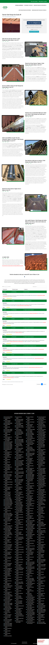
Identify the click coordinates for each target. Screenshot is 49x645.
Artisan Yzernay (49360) (42, 623)
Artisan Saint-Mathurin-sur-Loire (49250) (41, 465)
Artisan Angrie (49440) (8, 430)
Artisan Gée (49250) (19, 461)
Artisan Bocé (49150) (8, 475)
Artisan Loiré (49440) (30, 434)
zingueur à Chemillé (18, 332)
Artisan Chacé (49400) (8, 528)
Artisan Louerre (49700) (31, 440)
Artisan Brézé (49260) (8, 500)
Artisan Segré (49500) (41, 530)
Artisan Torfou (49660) (42, 564)
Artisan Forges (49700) (19, 456)
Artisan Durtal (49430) (19, 433)
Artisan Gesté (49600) (19, 468)
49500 (5, 309)
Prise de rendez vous (34, 31)
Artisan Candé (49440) (8, 515)
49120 (5, 327)
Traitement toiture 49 (28, 5)
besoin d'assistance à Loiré (39, 358)
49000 (5, 300)
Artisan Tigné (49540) (41, 560)
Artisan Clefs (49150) (8, 608)
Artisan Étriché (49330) (20, 441)
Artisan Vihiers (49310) (42, 610)
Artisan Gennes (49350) (20, 464)
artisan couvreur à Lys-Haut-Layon (34, 367)
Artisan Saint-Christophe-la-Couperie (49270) (30, 594)
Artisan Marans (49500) (31, 453)
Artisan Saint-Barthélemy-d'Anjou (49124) (30, 587)
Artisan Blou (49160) (8, 474)
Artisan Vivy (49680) (41, 622)
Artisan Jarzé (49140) (19, 480)
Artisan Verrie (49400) (41, 605)
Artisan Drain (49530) (19, 431)
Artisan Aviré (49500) (8, 443)
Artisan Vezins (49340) (42, 609)
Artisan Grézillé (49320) (20, 471)
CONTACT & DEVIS (43, 1)
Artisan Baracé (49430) (8, 445)
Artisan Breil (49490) (8, 499)
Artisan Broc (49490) (8, 513)
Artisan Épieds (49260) (19, 440)
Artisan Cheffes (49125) (8, 585)
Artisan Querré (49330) (31, 563)
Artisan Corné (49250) (8, 619)
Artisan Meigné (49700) (31, 470)
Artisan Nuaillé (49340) (31, 534)
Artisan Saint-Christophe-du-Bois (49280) (30, 591)
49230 (5, 336)
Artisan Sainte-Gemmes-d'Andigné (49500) (41, 513)
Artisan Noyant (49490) (31, 528)
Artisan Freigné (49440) (20, 460)
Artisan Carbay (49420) (8, 519)
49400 (5, 372)
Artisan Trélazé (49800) (42, 568)
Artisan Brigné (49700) (8, 501)
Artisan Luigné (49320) (30, 449)
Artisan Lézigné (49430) (31, 429)
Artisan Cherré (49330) (8, 599)
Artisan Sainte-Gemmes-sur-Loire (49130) (41, 517)
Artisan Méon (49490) (30, 475)
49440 (5, 354)
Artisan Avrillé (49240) (8, 444)
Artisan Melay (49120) (30, 474)
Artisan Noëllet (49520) (31, 524)
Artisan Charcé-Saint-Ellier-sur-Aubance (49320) (8, 558)
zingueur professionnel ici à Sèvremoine (16, 341)
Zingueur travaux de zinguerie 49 (40, 5)
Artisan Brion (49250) (8, 504)
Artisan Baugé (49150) (8, 446)
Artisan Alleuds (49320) (8, 416)
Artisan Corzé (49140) (8, 624)
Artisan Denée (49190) (19, 419)
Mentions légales (35, 643)
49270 (5, 291)
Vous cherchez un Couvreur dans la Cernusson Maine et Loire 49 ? (12, 265)
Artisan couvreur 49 (19, 5)
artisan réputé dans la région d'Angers (23, 305)
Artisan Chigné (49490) (8, 603)
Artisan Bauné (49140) (8, 448)
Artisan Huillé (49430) (19, 475)
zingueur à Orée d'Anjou (33, 313)
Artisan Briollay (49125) (9, 503)
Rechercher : (35, 286)
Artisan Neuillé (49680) (31, 520)
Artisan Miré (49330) (30, 476)
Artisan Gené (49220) (19, 463)
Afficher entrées (6, 286)
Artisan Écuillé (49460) (19, 439)
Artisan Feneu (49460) (19, 448)
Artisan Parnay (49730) (31, 548)
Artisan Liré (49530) (30, 433)
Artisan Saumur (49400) (42, 524)
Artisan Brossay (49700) (9, 514)
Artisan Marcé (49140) (30, 454)
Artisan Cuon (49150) (8, 635)
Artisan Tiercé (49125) (41, 559)
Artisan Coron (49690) (8, 623)
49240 (5, 318)
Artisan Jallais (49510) (19, 479)
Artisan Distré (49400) (19, 425)
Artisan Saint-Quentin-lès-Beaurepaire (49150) (42, 487)
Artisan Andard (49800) (8, 423)
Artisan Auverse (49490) (9, 441)
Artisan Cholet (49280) (8, 604)
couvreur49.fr (14, 643)
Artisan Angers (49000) (8, 429)
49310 (5, 363)
